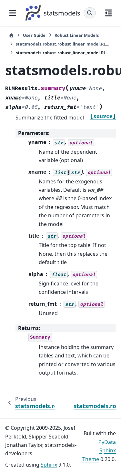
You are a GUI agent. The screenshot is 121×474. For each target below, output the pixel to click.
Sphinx (49, 464)
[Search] (90, 12)
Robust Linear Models (77, 35)
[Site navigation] (12, 12)
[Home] (11, 35)
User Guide (34, 35)
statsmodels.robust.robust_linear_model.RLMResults (64, 44)
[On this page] (108, 12)
